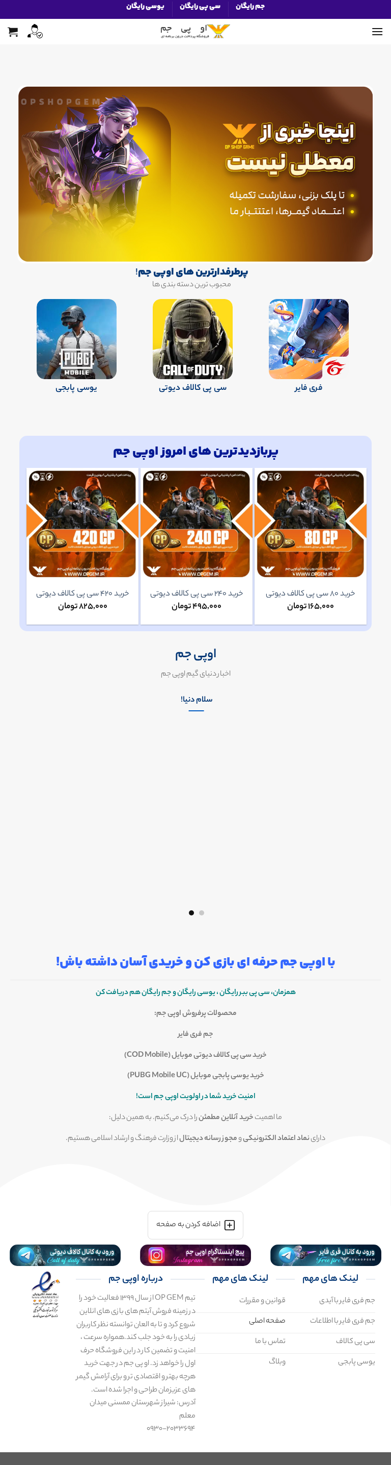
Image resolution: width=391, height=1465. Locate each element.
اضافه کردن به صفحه (188, 1225)
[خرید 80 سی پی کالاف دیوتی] (311, 524)
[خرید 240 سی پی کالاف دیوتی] (197, 524)
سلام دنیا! (197, 700)
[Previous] (362, 802)
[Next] (31, 546)
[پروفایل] (34, 31)
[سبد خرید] (13, 31)
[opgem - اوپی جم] (195, 31)
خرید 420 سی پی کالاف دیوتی (82, 594)
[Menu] (377, 31)
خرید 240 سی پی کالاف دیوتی (196, 594)
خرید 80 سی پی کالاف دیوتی (310, 594)
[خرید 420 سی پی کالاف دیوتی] (82, 524)
